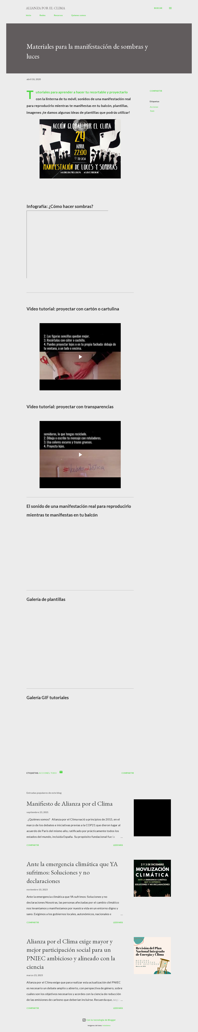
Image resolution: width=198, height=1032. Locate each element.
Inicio (28, 15)
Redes (43, 15)
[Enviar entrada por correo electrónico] (61, 773)
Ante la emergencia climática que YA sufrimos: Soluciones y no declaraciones (72, 872)
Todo (152, 111)
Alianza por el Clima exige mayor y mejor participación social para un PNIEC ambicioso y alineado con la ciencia (71, 954)
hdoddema (106, 1026)
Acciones (154, 107)
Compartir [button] (156, 91)
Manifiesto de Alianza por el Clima (70, 803)
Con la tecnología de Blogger (101, 1020)
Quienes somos (78, 15)
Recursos (58, 15)
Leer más (118, 845)
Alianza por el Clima (45, 8)
